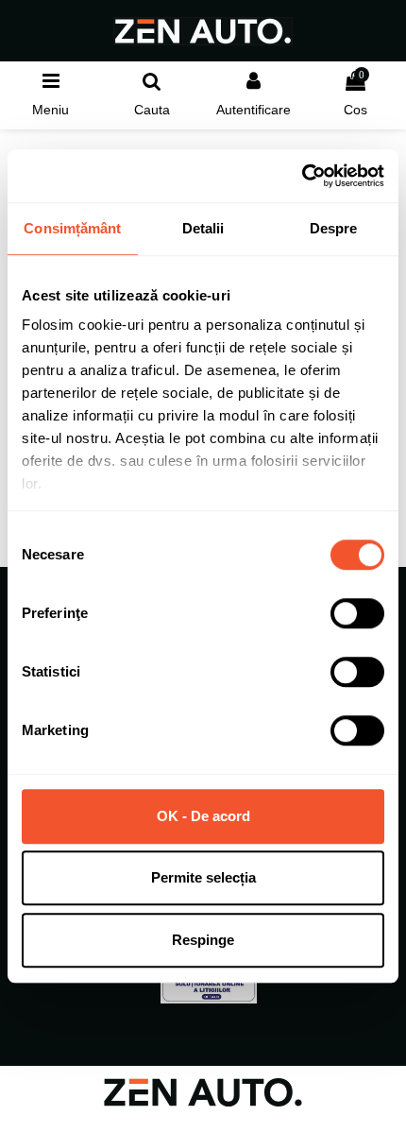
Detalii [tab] (203, 228)
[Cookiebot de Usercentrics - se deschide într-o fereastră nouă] (301, 175)
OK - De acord (203, 816)
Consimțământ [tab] (72, 228)
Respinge (203, 940)
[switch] (357, 613)
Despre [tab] (334, 228)
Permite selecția (203, 877)
